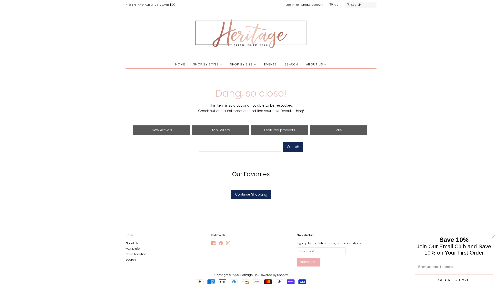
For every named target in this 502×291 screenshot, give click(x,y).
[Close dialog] (493, 236)
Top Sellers (220, 130)
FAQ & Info (133, 249)
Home (180, 64)
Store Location (136, 254)
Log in (290, 5)
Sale (338, 130)
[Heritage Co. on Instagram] (228, 244)
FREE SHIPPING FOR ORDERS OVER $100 (151, 5)
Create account (312, 5)
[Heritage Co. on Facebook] (213, 244)
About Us (315, 64)
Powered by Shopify (274, 275)
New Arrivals (162, 130)
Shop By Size (242, 64)
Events (270, 64)
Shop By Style (206, 64)
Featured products (279, 130)
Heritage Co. (249, 275)
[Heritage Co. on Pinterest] (221, 244)
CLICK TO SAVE (454, 280)
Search (291, 64)
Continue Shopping (251, 194)
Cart (337, 5)
